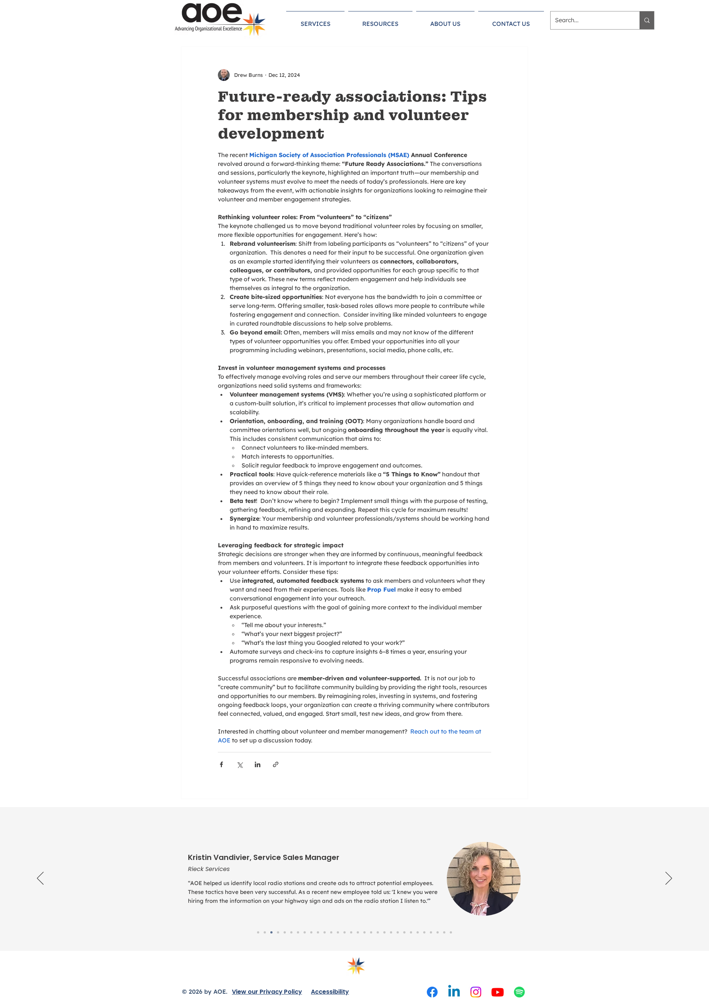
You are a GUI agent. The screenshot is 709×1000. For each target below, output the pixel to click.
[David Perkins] (298, 932)
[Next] (668, 879)
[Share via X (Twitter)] (239, 764)
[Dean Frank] (344, 932)
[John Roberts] (278, 932)
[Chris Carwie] (291, 932)
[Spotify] (519, 992)
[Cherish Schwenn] (338, 932)
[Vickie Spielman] (391, 932)
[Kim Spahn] (318, 932)
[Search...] (647, 20)
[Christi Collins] (305, 932)
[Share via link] (275, 764)
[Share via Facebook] (221, 764)
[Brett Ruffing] (431, 932)
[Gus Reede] (384, 932)
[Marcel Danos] (324, 932)
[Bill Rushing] (451, 932)
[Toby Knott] (358, 932)
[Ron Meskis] (331, 932)
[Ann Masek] (311, 932)
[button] (315, 20)
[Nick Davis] (371, 932)
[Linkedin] (454, 992)
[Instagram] (476, 992)
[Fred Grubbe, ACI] (411, 932)
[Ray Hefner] (364, 932)
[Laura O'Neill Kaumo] (285, 932)
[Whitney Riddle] (444, 932)
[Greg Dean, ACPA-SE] (418, 932)
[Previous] (40, 879)
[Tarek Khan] (404, 932)
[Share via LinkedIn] (257, 764)
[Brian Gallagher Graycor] (265, 932)
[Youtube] (497, 992)
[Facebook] (432, 992)
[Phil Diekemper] (351, 932)
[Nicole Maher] (378, 932)
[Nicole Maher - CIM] (258, 932)
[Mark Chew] (437, 932)
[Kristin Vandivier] (271, 932)
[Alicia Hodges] (424, 932)
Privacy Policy (281, 991)
